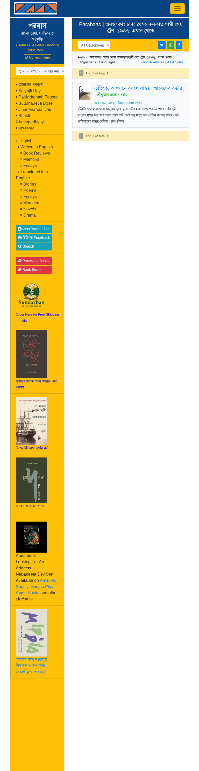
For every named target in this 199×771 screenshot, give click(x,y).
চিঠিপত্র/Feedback (36, 237)
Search (28, 246)
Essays (30, 165)
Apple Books (27, 593)
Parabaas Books (35, 260)
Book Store (31, 269)
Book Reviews (36, 153)
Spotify (22, 586)
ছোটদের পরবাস (30, 84)
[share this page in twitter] (162, 45)
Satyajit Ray (29, 91)
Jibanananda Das (34, 109)
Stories (29, 184)
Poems (29, 190)
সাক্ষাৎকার (26, 128)
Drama (29, 215)
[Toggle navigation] (177, 8)
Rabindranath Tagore (38, 97)
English (25, 140)
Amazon (47, 580)
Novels (29, 209)
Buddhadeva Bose (35, 103)
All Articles (175, 62)
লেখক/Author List (35, 228)
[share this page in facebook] (179, 45)
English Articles (152, 62)
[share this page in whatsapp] (171, 45)
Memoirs (31, 159)
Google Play (42, 586)
